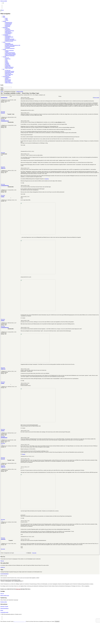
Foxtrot (6, 60)
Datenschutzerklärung (4, 608)
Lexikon (6, 20)
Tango (6, 59)
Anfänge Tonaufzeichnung (10, 52)
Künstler (4, 21)
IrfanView (47, 178)
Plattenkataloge (8, 35)
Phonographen (7, 43)
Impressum (18, 589)
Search (1, 87)
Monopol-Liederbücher (9, 67)
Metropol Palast (8, 79)
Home (4, 16)
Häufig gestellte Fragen (4, 595)
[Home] (2, 10)
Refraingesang (7, 25)
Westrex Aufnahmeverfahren (10, 54)
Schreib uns (2, 567)
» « (20, 621)
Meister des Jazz (8, 73)
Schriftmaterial (5, 34)
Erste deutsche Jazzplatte (9, 71)
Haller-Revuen (7, 81)
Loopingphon (7, 47)
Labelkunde (7, 28)
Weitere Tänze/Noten (9, 68)
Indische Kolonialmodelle (9, 46)
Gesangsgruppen (8, 24)
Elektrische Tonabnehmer (9, 55)
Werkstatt (7, 51)
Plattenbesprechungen (9, 41)
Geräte (4, 42)
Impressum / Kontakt (4, 606)
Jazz (3, 69)
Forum (6, 18)
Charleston (7, 62)
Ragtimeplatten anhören (9, 72)
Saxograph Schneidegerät (9, 48)
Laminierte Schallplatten (9, 30)
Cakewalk (7, 57)
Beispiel (23, 454)
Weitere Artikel (8, 75)
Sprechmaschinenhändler (9, 38)
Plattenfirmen (5, 27)
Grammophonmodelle (9, 44)
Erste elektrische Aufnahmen (10, 53)
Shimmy (6, 61)
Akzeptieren (57, 621)
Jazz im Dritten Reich (9, 74)
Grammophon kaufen (4, 612)
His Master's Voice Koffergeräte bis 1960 (12, 45)
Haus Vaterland (8, 80)
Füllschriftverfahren (8, 32)
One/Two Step (7, 58)
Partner (1, 610)
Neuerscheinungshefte (9, 36)
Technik (4, 49)
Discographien (7, 29)
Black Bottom (7, 65)
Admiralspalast (8, 77)
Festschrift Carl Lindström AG (10, 40)
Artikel (6, 19)
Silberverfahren (8, 31)
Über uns (2, 560)
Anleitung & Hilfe (19, 91)
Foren (4, 17)
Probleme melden (3, 601)
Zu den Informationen (4, 573)
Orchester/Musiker (8, 23)
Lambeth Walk (7, 66)
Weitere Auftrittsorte (8, 82)
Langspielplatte (8, 33)
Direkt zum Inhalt (3, 0)
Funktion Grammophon (9, 50)
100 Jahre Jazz (7, 70)
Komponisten (7, 26)
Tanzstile (4, 56)
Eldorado (6, 78)
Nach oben (3, 111)
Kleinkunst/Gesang (8, 22)
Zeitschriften (7, 37)
